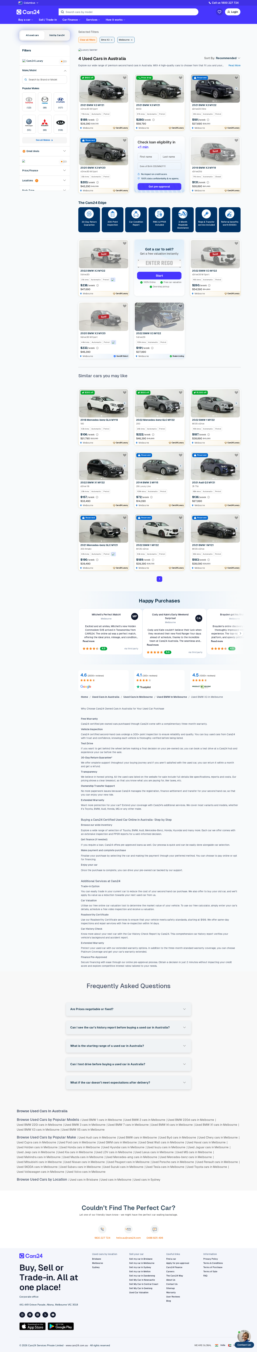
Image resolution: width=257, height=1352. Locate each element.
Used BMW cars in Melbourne (138, 1137)
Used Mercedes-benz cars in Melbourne (187, 1157)
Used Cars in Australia (105, 696)
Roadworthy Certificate (103, 919)
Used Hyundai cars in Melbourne (124, 1147)
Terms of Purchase (212, 1267)
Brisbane (96, 1259)
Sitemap (170, 1288)
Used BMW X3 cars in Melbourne (39, 1129)
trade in (102, 891)
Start (159, 275)
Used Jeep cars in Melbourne (37, 1152)
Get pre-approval (159, 186)
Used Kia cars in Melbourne (76, 1152)
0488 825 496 (155, 1237)
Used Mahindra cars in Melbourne (39, 1157)
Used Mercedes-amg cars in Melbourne (132, 1157)
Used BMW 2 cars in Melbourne (145, 1120)
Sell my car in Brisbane (140, 1259)
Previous (79, 633)
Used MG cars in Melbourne (195, 1152)
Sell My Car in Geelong (140, 1288)
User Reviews (173, 1297)
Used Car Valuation (138, 1292)
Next (240, 633)
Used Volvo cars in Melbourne (86, 1171)
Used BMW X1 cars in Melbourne (217, 1124)
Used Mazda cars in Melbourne (84, 1157)
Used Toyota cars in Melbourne (208, 1167)
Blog (168, 1301)
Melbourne (97, 1263)
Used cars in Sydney (147, 1179)
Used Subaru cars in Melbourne (81, 1167)
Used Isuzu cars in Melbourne (167, 1147)
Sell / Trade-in (48, 19)
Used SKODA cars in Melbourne (38, 1167)
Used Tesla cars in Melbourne (166, 1167)
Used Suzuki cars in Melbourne (124, 1167)
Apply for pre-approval (177, 1263)
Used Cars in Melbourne (138, 696)
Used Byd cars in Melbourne (178, 1137)
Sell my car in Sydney (140, 1267)
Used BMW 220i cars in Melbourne (40, 1124)
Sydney (96, 1267)
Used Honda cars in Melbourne (81, 1147)
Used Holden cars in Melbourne (38, 1147)
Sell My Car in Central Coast (143, 1284)
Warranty (171, 1292)
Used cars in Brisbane (85, 1179)
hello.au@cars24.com (128, 1237)
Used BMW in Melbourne (172, 696)
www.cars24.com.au (77, 1345)
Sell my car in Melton (140, 1271)
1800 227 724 (102, 1237)
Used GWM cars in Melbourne (118, 1142)
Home (84, 696)
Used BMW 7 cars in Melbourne (129, 1124)
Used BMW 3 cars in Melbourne (86, 1124)
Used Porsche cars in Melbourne (174, 1162)
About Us (170, 1280)
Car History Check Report (142, 933)
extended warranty (127, 948)
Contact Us (172, 1284)
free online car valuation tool (110, 905)
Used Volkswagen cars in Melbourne (41, 1171)
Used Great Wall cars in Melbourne (162, 1142)
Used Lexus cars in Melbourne (155, 1152)
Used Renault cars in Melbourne (218, 1162)
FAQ (205, 1276)
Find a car (171, 1259)
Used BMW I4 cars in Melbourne (173, 1124)
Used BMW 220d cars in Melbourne (192, 1120)
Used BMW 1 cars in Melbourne (103, 1120)
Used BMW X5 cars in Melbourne (83, 1129)
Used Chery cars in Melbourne (219, 1137)
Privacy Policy (210, 1259)
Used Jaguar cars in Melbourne (209, 1147)
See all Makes (43, 140)
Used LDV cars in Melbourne (114, 1152)
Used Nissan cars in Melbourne (85, 1162)
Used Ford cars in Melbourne (78, 1142)
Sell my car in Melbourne (141, 1263)
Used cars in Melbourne (117, 1179)
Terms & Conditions (213, 1263)
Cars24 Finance (174, 1267)
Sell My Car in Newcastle (142, 1280)
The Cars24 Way (174, 1276)
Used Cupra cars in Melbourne (37, 1142)
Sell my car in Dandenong (142, 1276)
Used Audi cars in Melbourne (98, 1137)
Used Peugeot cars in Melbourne (129, 1162)
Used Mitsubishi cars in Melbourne (40, 1162)
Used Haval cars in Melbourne (207, 1142)
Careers (170, 1271)
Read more (89, 641)
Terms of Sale (210, 1271)
